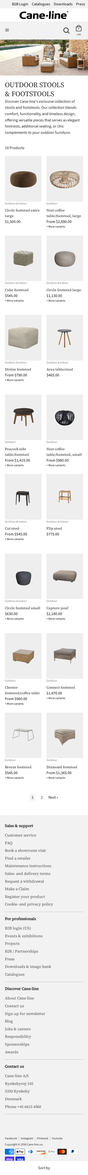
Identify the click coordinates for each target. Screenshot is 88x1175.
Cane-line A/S (17, 1075)
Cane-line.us (35, 1144)
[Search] (66, 28)
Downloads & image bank (28, 966)
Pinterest (42, 1138)
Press (80, 4)
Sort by (44, 1168)
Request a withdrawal (24, 881)
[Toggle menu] (7, 30)
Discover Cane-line (22, 988)
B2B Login (20, 4)
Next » (53, 797)
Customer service (20, 835)
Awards (11, 1052)
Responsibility (18, 1036)
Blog (9, 1021)
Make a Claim (17, 888)
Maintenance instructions (28, 865)
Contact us (14, 1005)
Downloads (63, 4)
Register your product (25, 896)
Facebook (11, 1138)
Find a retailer (18, 858)
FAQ (8, 842)
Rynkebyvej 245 (19, 1083)
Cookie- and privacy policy (29, 904)
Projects (12, 943)
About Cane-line (19, 998)
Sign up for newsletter (25, 1013)
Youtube (57, 1138)
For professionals (20, 918)
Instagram (27, 1138)
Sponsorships (17, 1044)
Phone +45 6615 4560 (23, 1106)
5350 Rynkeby (17, 1091)
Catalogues (41, 4)
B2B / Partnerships (21, 951)
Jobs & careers (18, 1028)
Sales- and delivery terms (27, 873)
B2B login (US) (18, 928)
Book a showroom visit (25, 850)
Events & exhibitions (24, 935)
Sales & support (19, 825)
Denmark (13, 1098)
